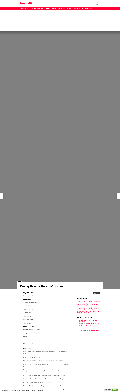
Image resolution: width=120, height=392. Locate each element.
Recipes (76, 8)
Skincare (33, 8)
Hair (38, 8)
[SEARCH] (96, 8)
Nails (42, 8)
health (81, 8)
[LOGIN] (99, 8)
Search (78, 291)
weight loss (88, 8)
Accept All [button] (115, 389)
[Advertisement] (41, 20)
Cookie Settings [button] (108, 389)
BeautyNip (26, 3)
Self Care (69, 8)
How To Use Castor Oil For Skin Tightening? (86, 307)
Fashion (48, 8)
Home (22, 8)
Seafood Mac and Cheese (92, 325)
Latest (97, 4)
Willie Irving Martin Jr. (83, 320)
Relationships (61, 8)
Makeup (54, 8)
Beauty (27, 8)
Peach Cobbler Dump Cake (93, 323)
